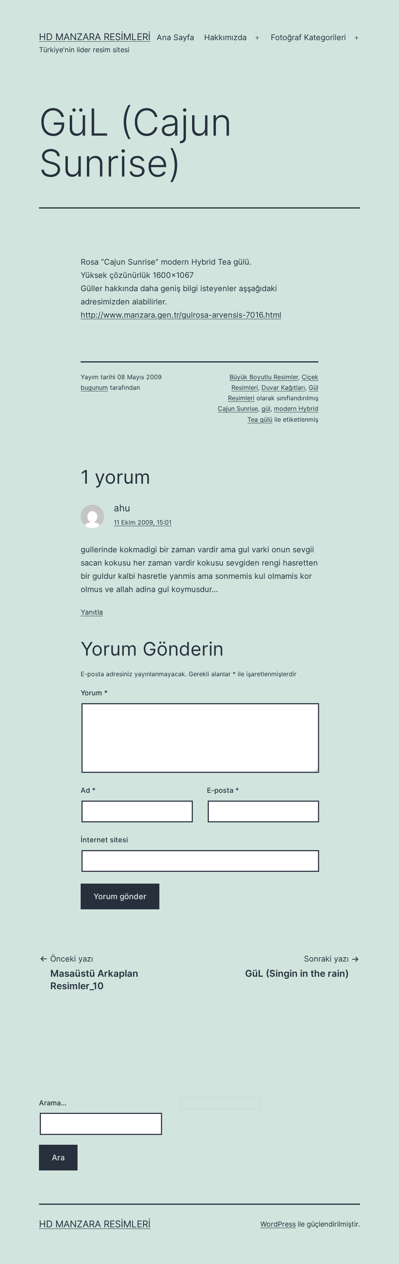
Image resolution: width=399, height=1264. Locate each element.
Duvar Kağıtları (283, 387)
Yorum (94, 693)
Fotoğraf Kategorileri (308, 37)
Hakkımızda (225, 37)
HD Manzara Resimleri (94, 36)
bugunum (94, 387)
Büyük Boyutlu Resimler (264, 377)
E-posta (223, 790)
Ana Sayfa (175, 37)
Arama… (53, 1103)
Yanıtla (92, 612)
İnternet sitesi (104, 840)
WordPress (278, 1224)
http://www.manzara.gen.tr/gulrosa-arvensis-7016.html (181, 315)
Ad (88, 790)
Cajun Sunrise (238, 408)
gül (265, 408)
